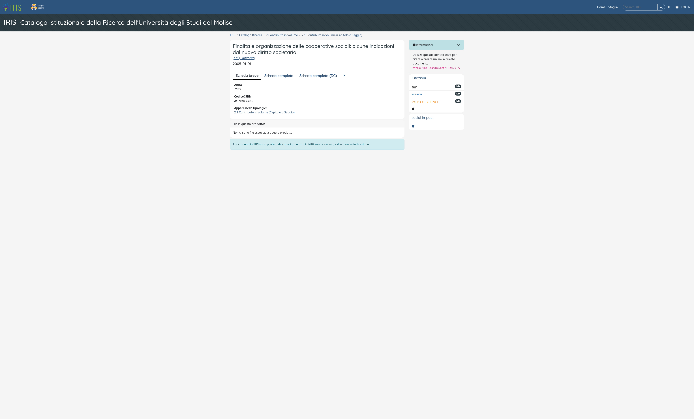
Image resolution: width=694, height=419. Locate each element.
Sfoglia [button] (613, 7)
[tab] (345, 75)
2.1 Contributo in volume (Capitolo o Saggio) (332, 35)
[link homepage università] (41, 7)
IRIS (232, 35)
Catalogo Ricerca (250, 35)
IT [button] (669, 7)
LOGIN (685, 7)
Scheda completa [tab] (278, 75)
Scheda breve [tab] (247, 75)
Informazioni (424, 45)
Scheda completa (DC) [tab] (318, 75)
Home (601, 7)
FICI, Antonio (244, 58)
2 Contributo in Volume (282, 35)
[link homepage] (13, 7)
